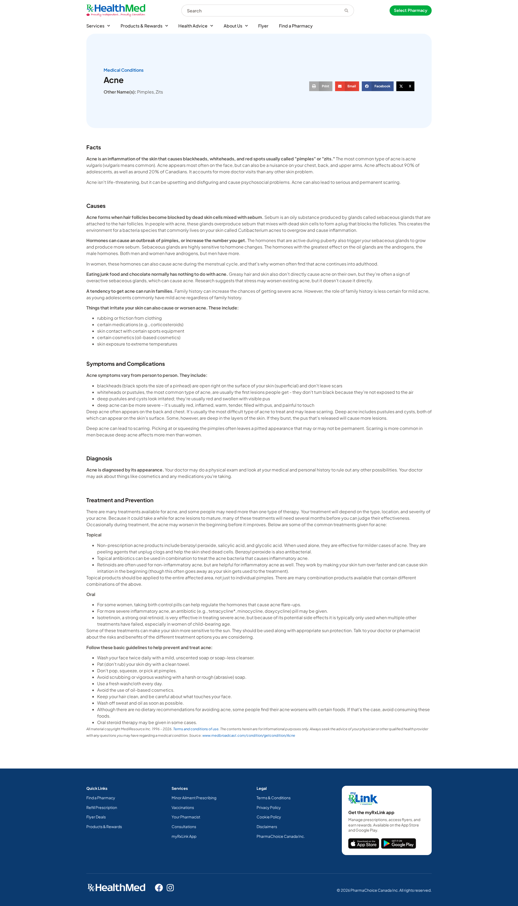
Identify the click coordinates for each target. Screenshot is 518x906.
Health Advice (192, 26)
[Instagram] (170, 888)
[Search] (346, 10)
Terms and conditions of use (196, 729)
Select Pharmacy (410, 10)
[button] (320, 86)
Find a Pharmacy (296, 26)
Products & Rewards (141, 26)
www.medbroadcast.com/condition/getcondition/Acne (248, 735)
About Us (233, 26)
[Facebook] (159, 888)
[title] (363, 843)
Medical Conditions (124, 70)
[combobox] (260, 10)
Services (95, 26)
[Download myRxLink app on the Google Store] (398, 843)
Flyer (263, 26)
